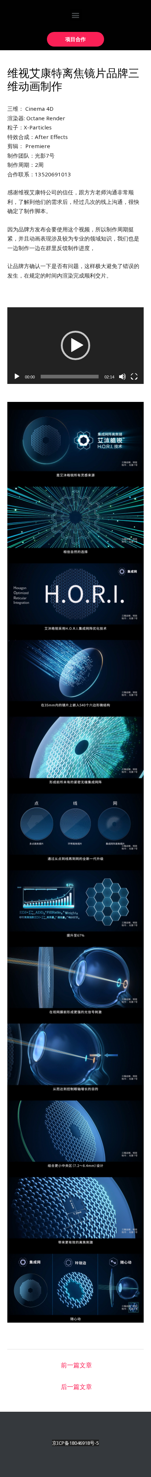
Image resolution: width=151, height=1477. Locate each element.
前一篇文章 (76, 1365)
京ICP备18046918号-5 (75, 1443)
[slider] (70, 376)
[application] (75, 345)
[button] (76, 15)
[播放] (17, 376)
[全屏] (134, 376)
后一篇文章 (76, 1386)
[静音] (122, 376)
